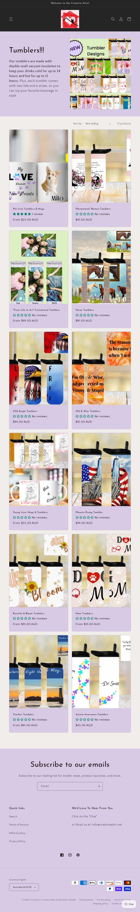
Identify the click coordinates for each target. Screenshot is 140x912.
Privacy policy (104, 900)
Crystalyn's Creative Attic (43, 900)
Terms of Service (19, 824)
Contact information (121, 904)
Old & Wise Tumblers (88, 411)
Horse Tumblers (85, 310)
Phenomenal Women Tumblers (93, 209)
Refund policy (17, 833)
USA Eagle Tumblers (25, 411)
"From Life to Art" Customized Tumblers (36, 310)
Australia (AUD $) (22, 887)
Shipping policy (100, 904)
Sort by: (77, 123)
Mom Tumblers (84, 613)
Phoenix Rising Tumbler (89, 512)
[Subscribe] (99, 786)
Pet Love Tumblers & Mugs (28, 209)
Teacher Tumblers (23, 714)
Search (13, 816)
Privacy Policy (17, 841)
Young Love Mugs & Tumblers (30, 512)
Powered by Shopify (66, 900)
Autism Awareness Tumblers (92, 714)
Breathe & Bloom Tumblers (28, 613)
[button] (11, 19)
